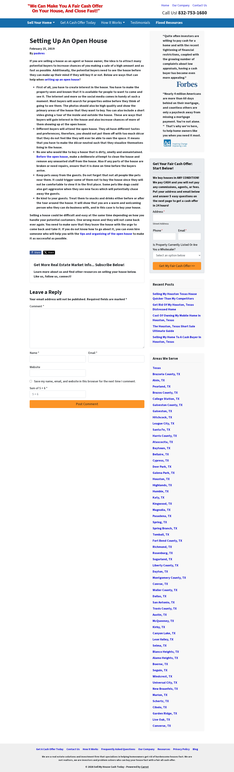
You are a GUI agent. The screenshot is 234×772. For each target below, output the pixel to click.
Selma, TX (160, 645)
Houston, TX (161, 479)
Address (159, 212)
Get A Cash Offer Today (78, 22)
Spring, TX (160, 522)
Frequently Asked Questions (118, 749)
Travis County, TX (165, 608)
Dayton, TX (160, 571)
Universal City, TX (165, 682)
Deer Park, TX (162, 467)
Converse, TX (162, 726)
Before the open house (52, 157)
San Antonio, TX (164, 602)
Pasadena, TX (162, 516)
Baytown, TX (161, 448)
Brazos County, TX (165, 393)
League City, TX (163, 423)
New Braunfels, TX (165, 689)
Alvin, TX (159, 380)
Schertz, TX (161, 701)
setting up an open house (62, 79)
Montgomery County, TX (169, 578)
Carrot (145, 767)
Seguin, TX (160, 670)
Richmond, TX (162, 547)
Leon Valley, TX (163, 639)
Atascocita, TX (163, 442)
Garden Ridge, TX (165, 713)
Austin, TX (160, 615)
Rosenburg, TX (163, 553)
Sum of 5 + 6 (38, 388)
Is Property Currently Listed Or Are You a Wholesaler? (175, 247)
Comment (37, 306)
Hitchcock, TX (162, 417)
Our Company (180, 5)
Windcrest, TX (162, 676)
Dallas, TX (159, 596)
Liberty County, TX (165, 565)
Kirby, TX (159, 627)
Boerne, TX (160, 664)
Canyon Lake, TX (164, 633)
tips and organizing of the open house (106, 234)
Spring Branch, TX (165, 528)
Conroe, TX (160, 584)
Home (165, 5)
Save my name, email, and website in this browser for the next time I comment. (85, 381)
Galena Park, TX (164, 473)
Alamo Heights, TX (165, 658)
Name (34, 353)
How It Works (111, 22)
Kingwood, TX (162, 504)
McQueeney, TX (163, 621)
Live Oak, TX (161, 720)
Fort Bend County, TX (167, 541)
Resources (164, 749)
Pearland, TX (161, 386)
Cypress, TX (161, 460)
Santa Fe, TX (161, 430)
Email (92, 353)
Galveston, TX (162, 411)
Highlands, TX (162, 485)
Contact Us (200, 5)
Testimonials (140, 22)
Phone (158, 230)
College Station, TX (166, 399)
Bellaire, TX (161, 454)
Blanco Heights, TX (166, 652)
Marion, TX (160, 695)
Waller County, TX (165, 590)
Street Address (161, 224)
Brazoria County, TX (166, 374)
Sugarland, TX (162, 559)
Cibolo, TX (160, 707)
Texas (157, 368)
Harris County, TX (165, 436)
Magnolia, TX (161, 510)
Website (35, 367)
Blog (195, 749)
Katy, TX (158, 497)
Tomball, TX (161, 534)
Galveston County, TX (167, 405)
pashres (39, 53)
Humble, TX (161, 491)
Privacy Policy (181, 749)
